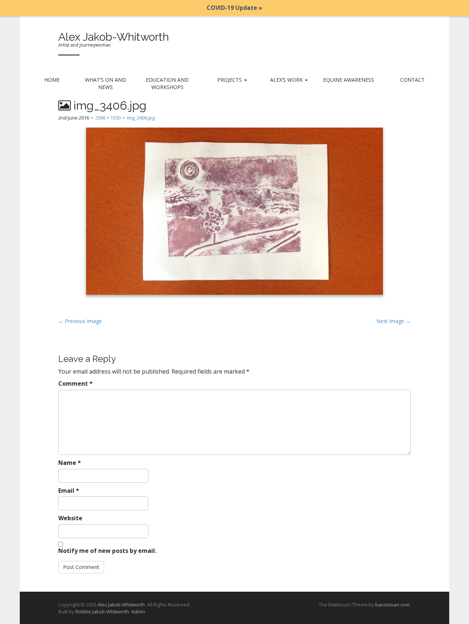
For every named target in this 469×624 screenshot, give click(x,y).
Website (70, 518)
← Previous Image (80, 320)
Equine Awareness (348, 79)
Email (68, 491)
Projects (230, 79)
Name (69, 463)
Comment (75, 383)
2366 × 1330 (108, 117)
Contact (412, 79)
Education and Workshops (167, 83)
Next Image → (393, 320)
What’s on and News (105, 83)
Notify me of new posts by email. (107, 551)
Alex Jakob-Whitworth (113, 36)
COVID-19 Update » (234, 8)
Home (52, 79)
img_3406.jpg (141, 117)
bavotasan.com (392, 604)
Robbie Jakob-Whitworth (102, 611)
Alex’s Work (287, 79)
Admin (138, 611)
